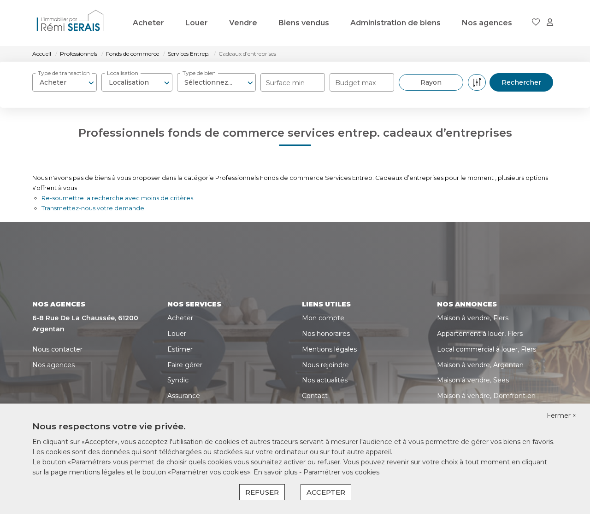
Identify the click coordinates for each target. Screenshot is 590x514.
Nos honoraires (326, 333)
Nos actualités (325, 380)
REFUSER (262, 492)
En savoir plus (276, 472)
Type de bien (199, 72)
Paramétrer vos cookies (341, 472)
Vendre (243, 22)
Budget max (355, 83)
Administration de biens (395, 22)
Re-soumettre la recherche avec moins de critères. (118, 198)
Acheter (148, 22)
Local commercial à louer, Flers (486, 349)
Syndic (178, 380)
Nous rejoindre (325, 365)
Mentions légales (329, 349)
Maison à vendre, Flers (472, 318)
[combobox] (64, 82)
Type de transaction (64, 72)
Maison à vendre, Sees (473, 380)
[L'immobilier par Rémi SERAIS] (70, 23)
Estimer (180, 349)
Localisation (122, 72)
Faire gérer (184, 365)
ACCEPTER (326, 492)
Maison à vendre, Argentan (480, 365)
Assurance (183, 396)
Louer (196, 22)
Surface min (285, 83)
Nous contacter (57, 349)
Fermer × (561, 415)
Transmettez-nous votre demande (92, 208)
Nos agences (487, 22)
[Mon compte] (550, 23)
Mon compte (323, 318)
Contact (315, 396)
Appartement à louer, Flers (480, 333)
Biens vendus (303, 22)
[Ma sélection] (536, 23)
